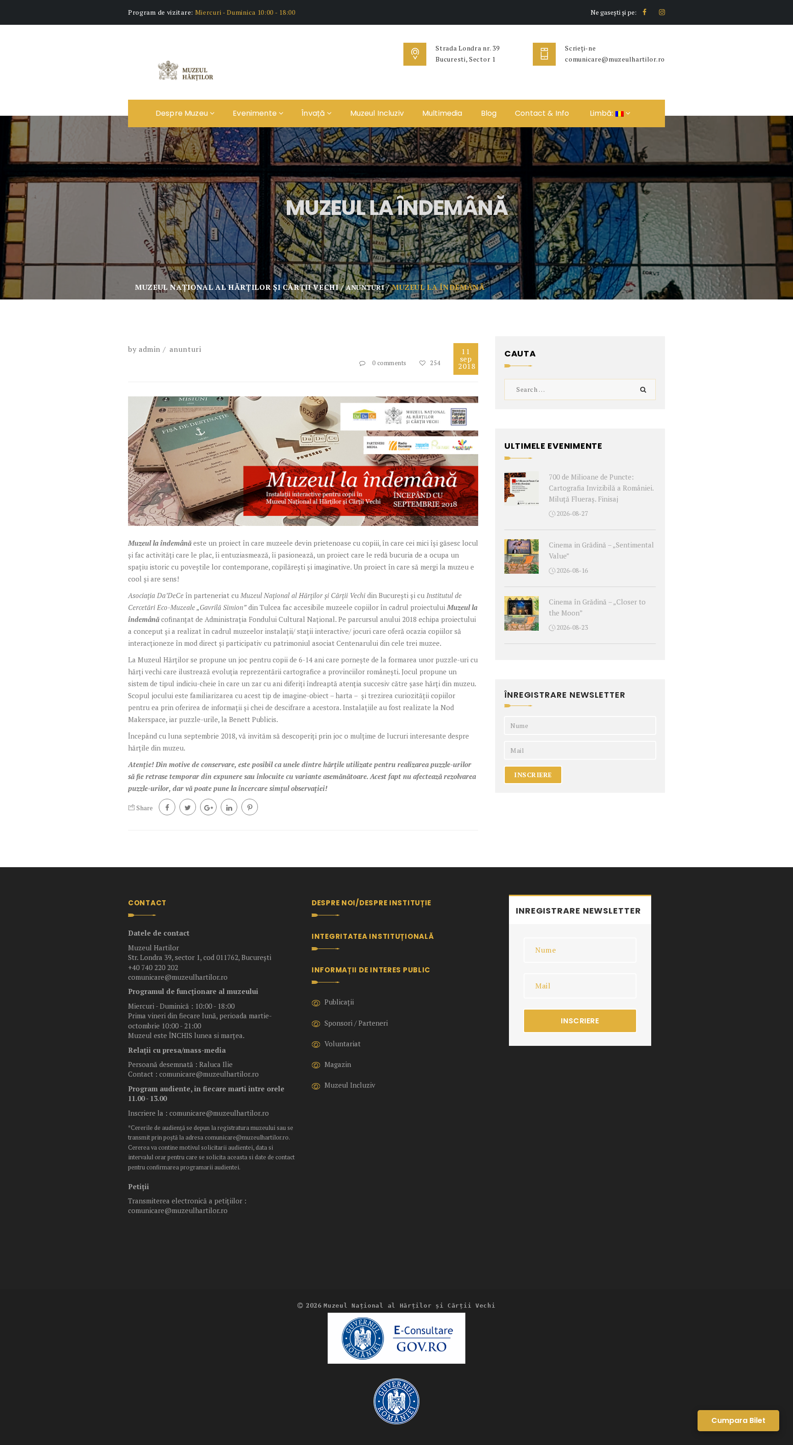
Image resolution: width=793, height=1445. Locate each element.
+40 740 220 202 (153, 967)
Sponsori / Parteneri (356, 1022)
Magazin (337, 1064)
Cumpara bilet (738, 1420)
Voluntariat (342, 1043)
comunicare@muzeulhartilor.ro (615, 59)
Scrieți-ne (580, 48)
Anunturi (185, 349)
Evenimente (256, 113)
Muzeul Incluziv (377, 113)
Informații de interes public (371, 970)
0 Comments (389, 363)
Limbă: (601, 113)
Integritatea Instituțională (373, 936)
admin (150, 349)
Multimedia (442, 113)
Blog (489, 113)
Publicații (339, 1001)
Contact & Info (542, 113)
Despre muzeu (183, 113)
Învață (314, 113)
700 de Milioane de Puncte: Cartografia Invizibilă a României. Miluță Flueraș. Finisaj (601, 487)
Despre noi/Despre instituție (371, 903)
